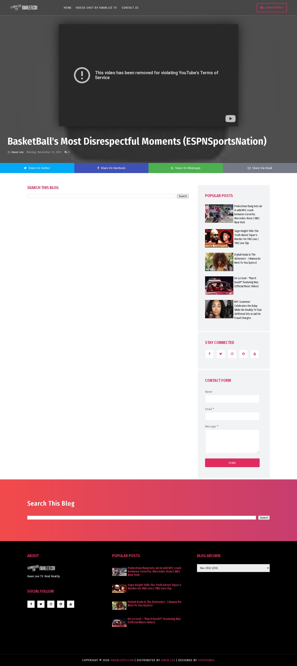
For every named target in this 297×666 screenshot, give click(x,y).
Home (68, 7)
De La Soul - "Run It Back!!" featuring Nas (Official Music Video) (246, 282)
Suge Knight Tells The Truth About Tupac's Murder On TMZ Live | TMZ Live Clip (246, 237)
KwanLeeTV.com (123, 660)
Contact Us (130, 7)
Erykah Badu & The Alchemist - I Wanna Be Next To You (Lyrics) (247, 258)
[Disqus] (108, 313)
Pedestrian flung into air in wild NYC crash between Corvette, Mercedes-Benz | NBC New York (248, 214)
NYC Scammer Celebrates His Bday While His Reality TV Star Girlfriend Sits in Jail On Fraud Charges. (248, 310)
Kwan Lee (18, 152)
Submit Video (274, 7)
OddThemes (206, 660)
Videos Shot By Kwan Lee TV (96, 7)
